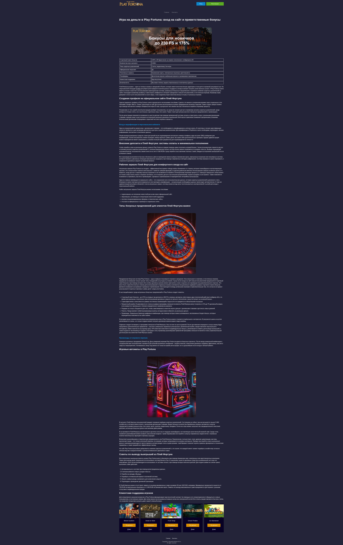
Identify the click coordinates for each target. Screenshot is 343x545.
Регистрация (215, 3)
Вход (200, 3)
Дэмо (129, 529)
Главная (166, 12)
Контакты (175, 12)
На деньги (129, 525)
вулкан (138, 88)
